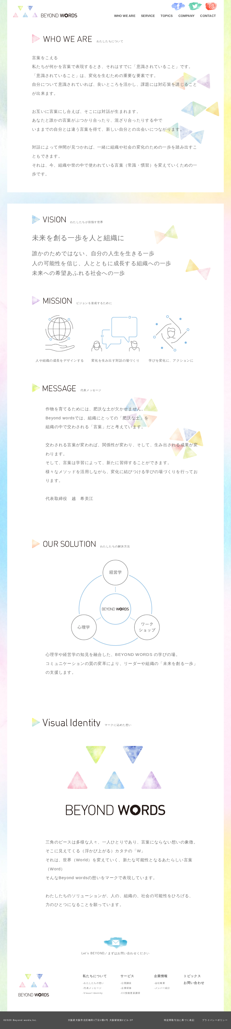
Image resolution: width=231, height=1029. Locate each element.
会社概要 (160, 983)
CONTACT (208, 16)
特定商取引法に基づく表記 (179, 1020)
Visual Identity (93, 993)
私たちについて (95, 976)
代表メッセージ (93, 988)
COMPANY (186, 16)
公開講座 (126, 983)
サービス (127, 976)
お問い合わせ (194, 983)
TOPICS (167, 16)
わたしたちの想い (94, 983)
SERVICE (148, 16)
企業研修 (126, 988)
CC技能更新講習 (130, 993)
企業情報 (161, 976)
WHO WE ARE (124, 16)
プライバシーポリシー (215, 1020)
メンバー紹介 (162, 988)
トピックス (192, 976)
